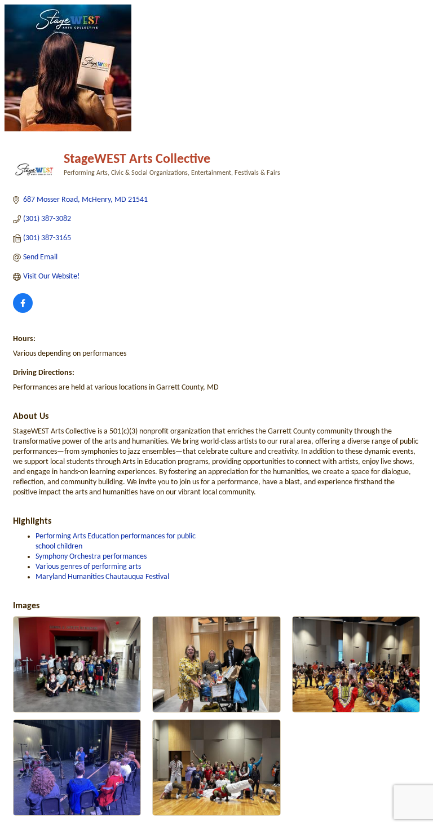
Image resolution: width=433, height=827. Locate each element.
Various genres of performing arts (88, 567)
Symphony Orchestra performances (91, 556)
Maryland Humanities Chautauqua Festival (102, 577)
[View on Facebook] (23, 311)
